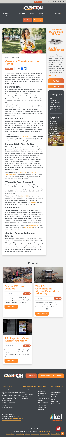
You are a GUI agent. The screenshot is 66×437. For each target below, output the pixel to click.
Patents (27, 434)
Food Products (55, 102)
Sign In (57, 13)
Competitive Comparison (41, 410)
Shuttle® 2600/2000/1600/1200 (11, 396)
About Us (42, 13)
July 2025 (53, 143)
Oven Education (55, 106)
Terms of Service (45, 434)
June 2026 (53, 123)
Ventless (40, 400)
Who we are (54, 390)
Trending (53, 110)
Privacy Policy (10, 434)
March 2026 (54, 129)
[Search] (45, 1)
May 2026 (53, 125)
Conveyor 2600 (26, 136)
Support (53, 399)
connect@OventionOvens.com (11, 420)
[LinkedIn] (25, 68)
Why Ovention (42, 393)
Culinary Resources (29, 386)
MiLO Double (28, 227)
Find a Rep (54, 394)
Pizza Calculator (43, 396)
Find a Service (55, 397)
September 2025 (55, 141)
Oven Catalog (7, 386)
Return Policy (55, 401)
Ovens (5, 13)
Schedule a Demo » (56, 80)
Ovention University (44, 398)
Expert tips (9, 68)
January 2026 (54, 133)
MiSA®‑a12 (5, 405)
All (51, 98)
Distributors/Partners (57, 404)
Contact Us (38, 1)
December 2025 (55, 135)
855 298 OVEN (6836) (16, 418)
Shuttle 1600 (24, 196)
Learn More (11, 306)
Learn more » (52, 75)
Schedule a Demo (56, 392)
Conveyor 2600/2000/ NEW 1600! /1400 (12, 393)
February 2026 (54, 131)
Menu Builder (26, 390)
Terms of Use (35, 434)
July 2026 (53, 121)
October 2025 (54, 139)
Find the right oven (7, 407)
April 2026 (53, 127)
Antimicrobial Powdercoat (42, 390)
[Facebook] (22, 68)
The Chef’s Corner (27, 394)
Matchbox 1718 (21, 172)
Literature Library (43, 402)
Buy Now (31, 375)
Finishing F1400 (6, 400)
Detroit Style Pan (33, 225)
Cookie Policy (20, 434)
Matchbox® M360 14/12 (9, 398)
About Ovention (57, 386)
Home (7, 57)
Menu (52, 104)
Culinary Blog (15, 57)
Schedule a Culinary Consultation (27, 397)
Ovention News (55, 108)
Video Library (42, 407)
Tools (32, 13)
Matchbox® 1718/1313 (8, 390)
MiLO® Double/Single (8, 402)
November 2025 (55, 137)
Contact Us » (56, 86)
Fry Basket (33, 202)
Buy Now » (27, 20)
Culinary (22, 13)
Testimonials (42, 405)
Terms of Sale (55, 434)
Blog (23, 392)
